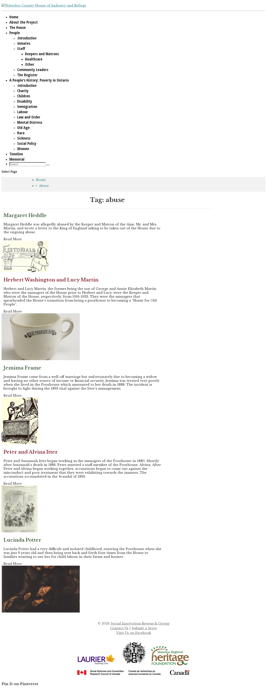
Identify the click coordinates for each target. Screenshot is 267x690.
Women (23, 148)
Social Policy (26, 143)
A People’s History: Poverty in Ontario (39, 80)
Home (41, 180)
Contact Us (119, 628)
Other (29, 64)
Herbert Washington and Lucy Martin (51, 280)
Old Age (23, 127)
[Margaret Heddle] (25, 271)
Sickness (23, 138)
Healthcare (33, 59)
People (14, 32)
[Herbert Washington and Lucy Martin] (41, 359)
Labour (22, 111)
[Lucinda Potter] (41, 611)
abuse (44, 186)
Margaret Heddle (25, 215)
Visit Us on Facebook (133, 633)
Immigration (27, 106)
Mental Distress (29, 122)
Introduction (26, 38)
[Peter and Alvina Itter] (20, 531)
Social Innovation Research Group (140, 623)
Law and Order (28, 117)
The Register (27, 74)
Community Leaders (32, 69)
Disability (24, 101)
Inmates (23, 43)
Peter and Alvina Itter (31, 452)
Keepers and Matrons (42, 53)
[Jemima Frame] (20, 443)
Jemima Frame (22, 368)
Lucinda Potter (22, 540)
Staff (21, 48)
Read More (13, 239)
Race (21, 132)
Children (23, 96)
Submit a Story (144, 628)
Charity (23, 90)
